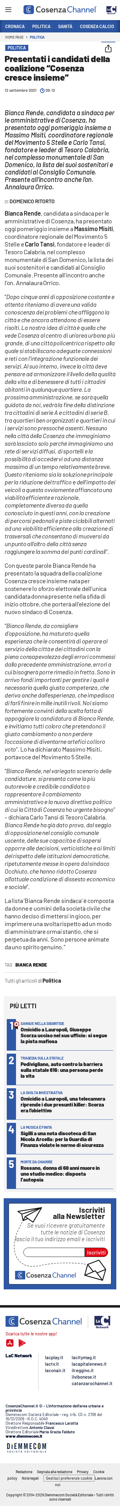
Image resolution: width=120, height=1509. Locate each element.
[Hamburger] (8, 10)
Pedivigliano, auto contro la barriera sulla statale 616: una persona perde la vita (62, 1070)
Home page (14, 37)
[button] (108, 49)
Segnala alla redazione (54, 1471)
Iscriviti (96, 1252)
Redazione (24, 1471)
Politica (37, 37)
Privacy (83, 1471)
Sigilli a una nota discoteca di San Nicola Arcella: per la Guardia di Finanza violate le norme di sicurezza (62, 1139)
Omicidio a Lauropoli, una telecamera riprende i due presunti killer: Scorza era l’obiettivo (63, 1104)
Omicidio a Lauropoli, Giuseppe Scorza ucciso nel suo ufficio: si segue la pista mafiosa (64, 1035)
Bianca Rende (31, 964)
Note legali (30, 1478)
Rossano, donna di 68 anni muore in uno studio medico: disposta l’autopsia (60, 1173)
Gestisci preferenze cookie (69, 1478)
